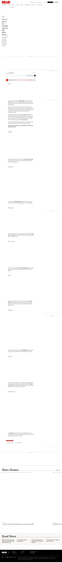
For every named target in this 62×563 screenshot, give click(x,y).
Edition (39, 2)
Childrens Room (10, 442)
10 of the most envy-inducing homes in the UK (52, 540)
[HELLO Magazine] (6, 2)
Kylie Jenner (21, 100)
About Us (14, 551)
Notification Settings (22, 558)
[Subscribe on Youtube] (8, 557)
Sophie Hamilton (11, 72)
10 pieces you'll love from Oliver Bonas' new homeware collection (37, 541)
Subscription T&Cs (33, 551)
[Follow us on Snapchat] (10, 557)
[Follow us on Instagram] (2, 557)
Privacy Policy (52, 557)
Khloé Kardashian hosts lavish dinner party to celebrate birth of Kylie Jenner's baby (8, 541)
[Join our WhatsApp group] (15, 557)
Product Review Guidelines (27, 559)
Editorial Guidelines (38, 558)
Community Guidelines (34, 557)
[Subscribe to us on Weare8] (13, 557)
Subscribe (50, 2)
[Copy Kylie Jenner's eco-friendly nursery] (56, 2)
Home (3, 16)
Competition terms (30, 558)
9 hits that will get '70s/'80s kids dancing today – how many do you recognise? (18, 524)
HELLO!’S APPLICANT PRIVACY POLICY (49, 558)
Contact (22, 551)
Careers (19, 559)
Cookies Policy (26, 557)
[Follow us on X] (5, 557)
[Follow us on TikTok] (7, 557)
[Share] (35, 75)
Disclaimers (20, 557)
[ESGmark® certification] (8, 552)
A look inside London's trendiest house (22, 540)
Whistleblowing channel (43, 557)
